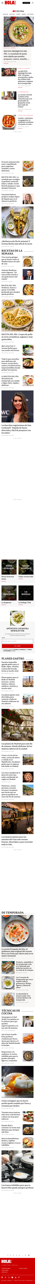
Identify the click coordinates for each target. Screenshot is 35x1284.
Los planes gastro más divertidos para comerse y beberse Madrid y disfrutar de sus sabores (10, 699)
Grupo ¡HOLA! (23, 1268)
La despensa (6, 602)
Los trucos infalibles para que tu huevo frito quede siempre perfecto (17, 1186)
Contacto (4, 1272)
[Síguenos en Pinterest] (19, 1277)
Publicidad (4, 1270)
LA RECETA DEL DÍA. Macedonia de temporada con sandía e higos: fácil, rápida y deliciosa (10, 380)
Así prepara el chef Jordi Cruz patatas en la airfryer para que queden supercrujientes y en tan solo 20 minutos (10, 1022)
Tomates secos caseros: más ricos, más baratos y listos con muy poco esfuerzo (10, 1115)
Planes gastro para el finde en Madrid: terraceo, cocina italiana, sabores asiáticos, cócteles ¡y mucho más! (9, 682)
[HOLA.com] (17, 1261)
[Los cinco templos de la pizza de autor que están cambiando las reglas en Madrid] (28, 777)
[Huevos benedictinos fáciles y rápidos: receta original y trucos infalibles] (28, 1142)
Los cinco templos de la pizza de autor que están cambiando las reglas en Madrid (10, 775)
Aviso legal (6, 1280)
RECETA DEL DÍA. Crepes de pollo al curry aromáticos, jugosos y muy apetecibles (17, 337)
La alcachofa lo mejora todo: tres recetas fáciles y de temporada (23, 996)
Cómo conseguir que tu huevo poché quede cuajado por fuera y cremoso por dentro (16, 1103)
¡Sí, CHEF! (17, 646)
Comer (18, 14)
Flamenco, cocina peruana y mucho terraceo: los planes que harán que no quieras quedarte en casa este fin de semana (10, 791)
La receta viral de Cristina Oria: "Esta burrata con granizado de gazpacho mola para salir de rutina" (25, 100)
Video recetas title (25, 576)
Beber (24, 14)
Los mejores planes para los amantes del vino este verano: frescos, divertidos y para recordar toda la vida (17, 840)
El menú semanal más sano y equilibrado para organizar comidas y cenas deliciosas (10, 166)
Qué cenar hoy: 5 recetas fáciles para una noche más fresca (10, 348)
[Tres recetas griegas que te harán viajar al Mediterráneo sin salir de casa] (28, 261)
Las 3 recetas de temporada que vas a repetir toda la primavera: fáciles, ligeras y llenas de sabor (24, 982)
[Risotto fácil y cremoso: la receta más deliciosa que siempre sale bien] (28, 1129)
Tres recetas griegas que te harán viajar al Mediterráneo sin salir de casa (10, 260)
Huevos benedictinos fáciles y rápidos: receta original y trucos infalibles (10, 1141)
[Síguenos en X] (9, 1277)
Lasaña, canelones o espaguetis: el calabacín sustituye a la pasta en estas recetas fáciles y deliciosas (25, 123)
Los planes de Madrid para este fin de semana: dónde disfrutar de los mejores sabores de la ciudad (16, 746)
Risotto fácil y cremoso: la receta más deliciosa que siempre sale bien (10, 1128)
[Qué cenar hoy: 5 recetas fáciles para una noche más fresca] (28, 350)
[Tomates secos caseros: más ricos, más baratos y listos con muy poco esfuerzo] (28, 1116)
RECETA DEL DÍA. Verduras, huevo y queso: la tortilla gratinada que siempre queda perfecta (10, 289)
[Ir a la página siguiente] (29, 1255)
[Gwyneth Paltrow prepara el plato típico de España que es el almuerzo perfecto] (28, 198)
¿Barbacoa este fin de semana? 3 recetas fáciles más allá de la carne (16, 242)
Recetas (5, 14)
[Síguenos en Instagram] (2, 1277)
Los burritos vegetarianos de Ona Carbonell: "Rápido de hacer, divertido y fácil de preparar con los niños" (16, 429)
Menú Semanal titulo (7, 577)
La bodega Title (24, 602)
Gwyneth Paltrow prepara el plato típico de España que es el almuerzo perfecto (10, 197)
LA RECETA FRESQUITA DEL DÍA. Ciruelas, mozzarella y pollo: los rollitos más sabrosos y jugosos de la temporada (26, 77)
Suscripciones (5, 1268)
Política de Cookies (23, 1280)
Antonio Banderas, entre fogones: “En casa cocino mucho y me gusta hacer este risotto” (9, 274)
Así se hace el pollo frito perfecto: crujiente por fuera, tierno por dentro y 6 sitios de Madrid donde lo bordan (10, 1039)
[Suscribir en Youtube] (16, 1277)
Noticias (12, 14)
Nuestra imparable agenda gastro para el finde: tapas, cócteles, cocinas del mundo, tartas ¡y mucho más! (10, 666)
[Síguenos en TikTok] (12, 1277)
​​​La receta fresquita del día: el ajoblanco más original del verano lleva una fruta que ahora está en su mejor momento (17, 952)
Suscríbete (26, 2)
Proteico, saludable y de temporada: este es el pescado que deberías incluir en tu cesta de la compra (24, 966)
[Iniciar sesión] (33, 3)
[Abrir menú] (2, 3)
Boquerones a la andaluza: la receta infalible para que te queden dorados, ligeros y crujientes (9, 1056)
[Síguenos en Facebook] (6, 1277)
